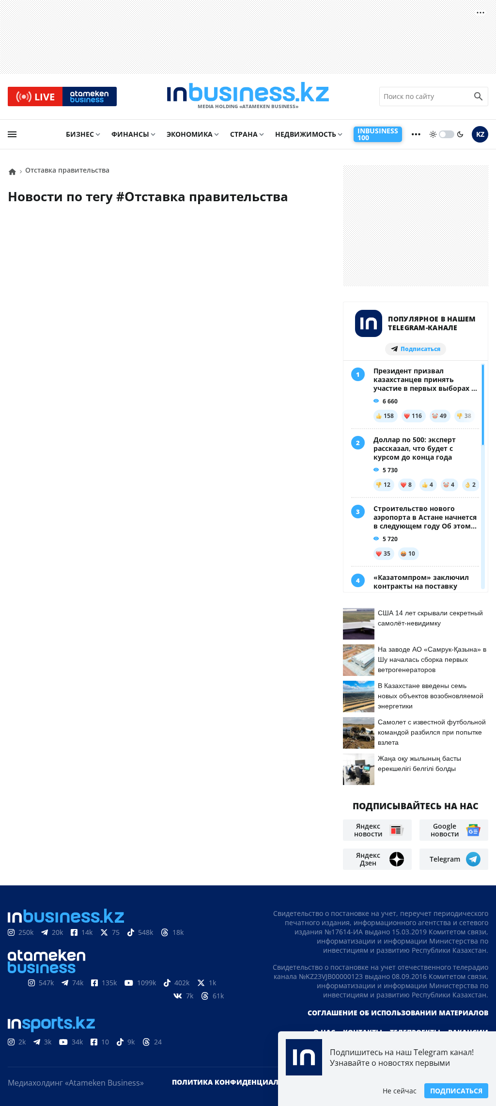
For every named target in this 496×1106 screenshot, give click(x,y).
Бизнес (80, 134)
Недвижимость (305, 134)
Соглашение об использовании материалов (398, 1012)
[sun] (433, 134)
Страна (244, 134)
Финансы (130, 134)
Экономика (190, 134)
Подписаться (456, 1090)
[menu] (12, 134)
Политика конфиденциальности (240, 1082)
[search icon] (478, 96)
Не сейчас (400, 1090)
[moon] (460, 134)
